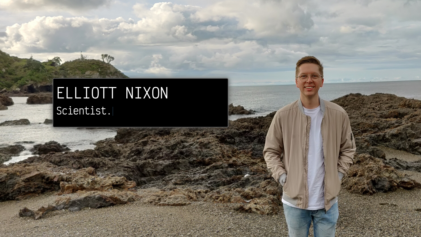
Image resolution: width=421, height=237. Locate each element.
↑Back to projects (405, 226)
